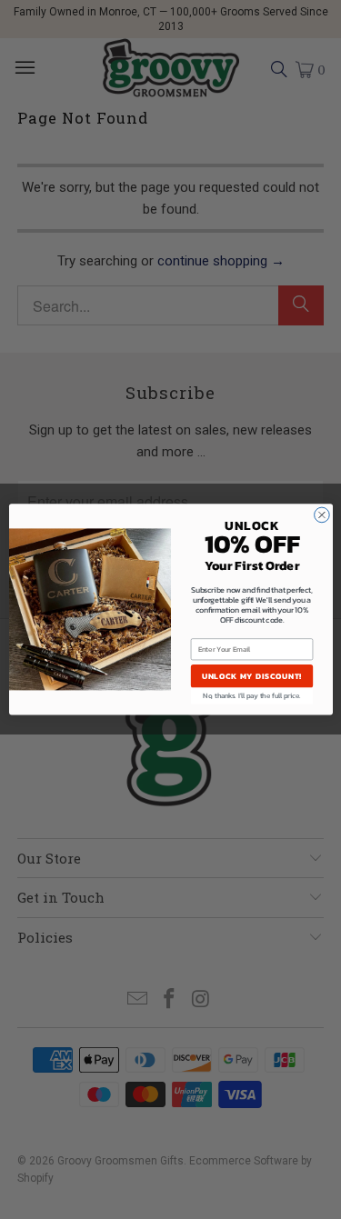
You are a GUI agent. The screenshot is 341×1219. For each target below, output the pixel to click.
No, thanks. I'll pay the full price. (251, 696)
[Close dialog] (321, 515)
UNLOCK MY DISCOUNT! (251, 676)
